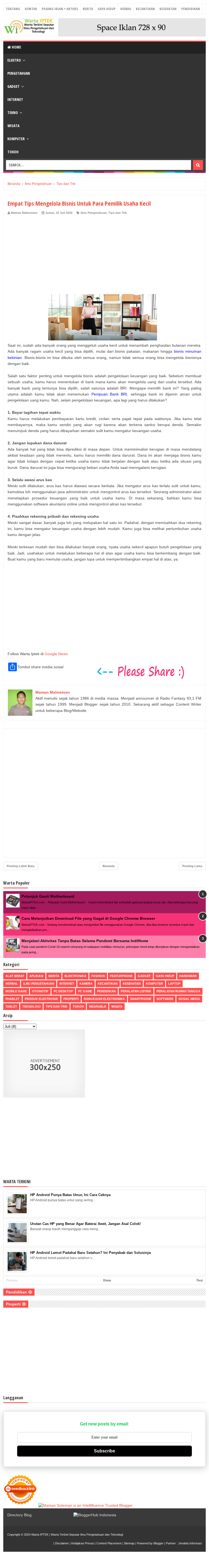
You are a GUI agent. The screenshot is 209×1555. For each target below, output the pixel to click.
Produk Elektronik (41, 998)
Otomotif (40, 991)
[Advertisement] (104, 256)
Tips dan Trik (117, 212)
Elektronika (75, 976)
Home (16, 47)
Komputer (16, 138)
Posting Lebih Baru (21, 866)
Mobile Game (16, 991)
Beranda (109, 866)
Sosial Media (189, 998)
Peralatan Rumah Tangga (178, 991)
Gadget (13, 86)
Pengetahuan (18, 73)
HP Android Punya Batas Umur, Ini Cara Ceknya (70, 1195)
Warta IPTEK (39, 1534)
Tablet (11, 1006)
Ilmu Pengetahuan (94, 212)
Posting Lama (192, 866)
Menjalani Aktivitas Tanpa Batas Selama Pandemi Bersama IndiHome (84, 941)
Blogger (158, 1543)
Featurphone (121, 976)
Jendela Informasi (190, 1543)
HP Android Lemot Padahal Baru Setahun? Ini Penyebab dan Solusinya (90, 1253)
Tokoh (13, 151)
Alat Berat (14, 976)
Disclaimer (62, 1543)
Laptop (174, 983)
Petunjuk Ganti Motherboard (47, 896)
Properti (71, 998)
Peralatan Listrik (136, 991)
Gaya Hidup (107, 8)
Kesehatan (168, 8)
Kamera (86, 983)
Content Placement (108, 1543)
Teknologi (31, 1006)
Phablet (12, 998)
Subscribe (104, 1451)
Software (164, 998)
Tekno (12, 112)
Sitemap (129, 1543)
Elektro (14, 60)
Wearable (97, 1006)
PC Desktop (63, 991)
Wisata (13, 125)
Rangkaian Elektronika (104, 998)
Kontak (31, 8)
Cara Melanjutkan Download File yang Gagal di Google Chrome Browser (88, 918)
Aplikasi (36, 976)
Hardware (188, 976)
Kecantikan (145, 8)
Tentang (13, 8)
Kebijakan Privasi (82, 1543)
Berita (88, 8)
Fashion (98, 976)
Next (199, 1280)
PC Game (85, 991)
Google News (56, 654)
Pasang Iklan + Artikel (60, 8)
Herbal (125, 8)
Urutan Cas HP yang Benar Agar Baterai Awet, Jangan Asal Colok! (85, 1224)
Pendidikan (190, 8)
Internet (15, 99)
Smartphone (140, 998)
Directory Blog (19, 1515)
